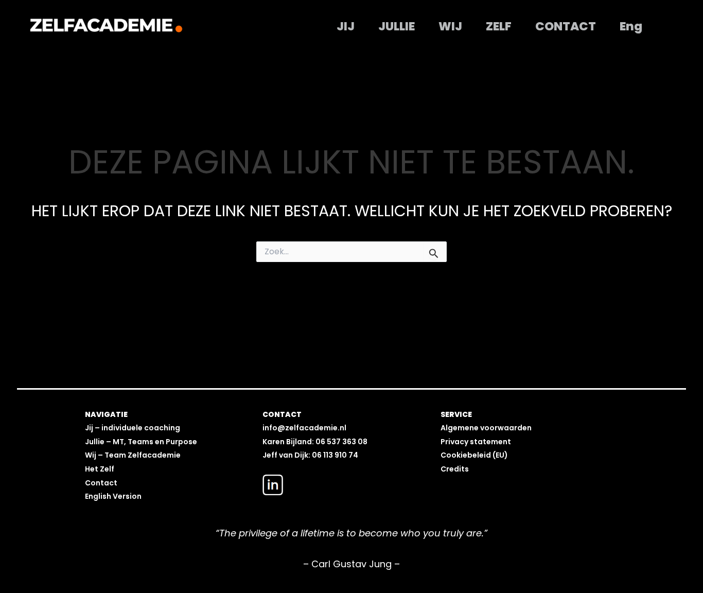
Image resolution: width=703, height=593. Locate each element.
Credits (455, 469)
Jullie (396, 26)
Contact (565, 26)
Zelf (499, 26)
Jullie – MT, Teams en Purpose (141, 442)
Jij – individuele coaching (132, 428)
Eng (631, 26)
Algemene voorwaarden (486, 428)
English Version (113, 496)
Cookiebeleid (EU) (474, 455)
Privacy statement (476, 442)
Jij (346, 26)
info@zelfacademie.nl (304, 428)
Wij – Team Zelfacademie (133, 455)
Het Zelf (99, 469)
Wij (450, 26)
